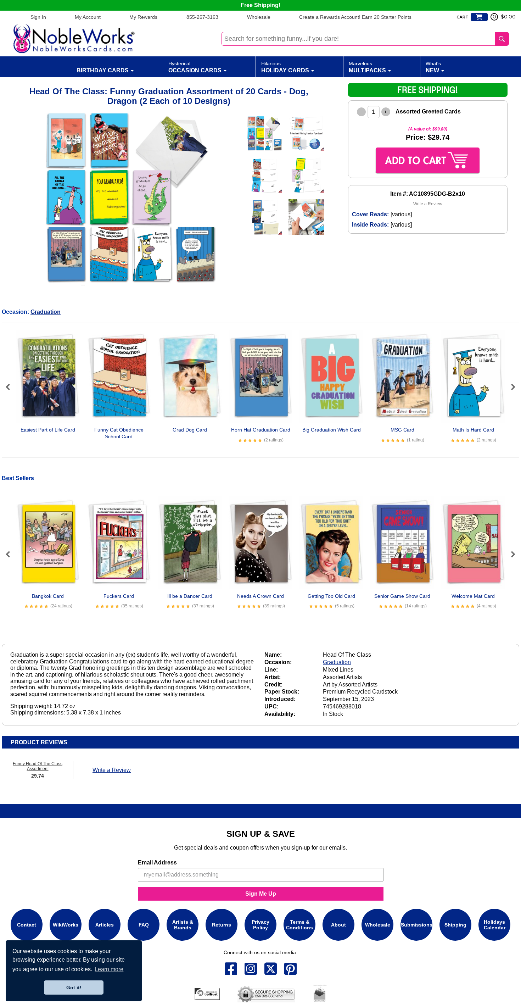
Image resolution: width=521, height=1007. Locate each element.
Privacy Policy (260, 924)
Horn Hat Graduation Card (260, 430)
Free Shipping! (260, 5)
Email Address (157, 862)
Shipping (455, 925)
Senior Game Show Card (402, 596)
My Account (88, 17)
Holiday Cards (285, 67)
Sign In (38, 17)
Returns (221, 925)
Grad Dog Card (190, 430)
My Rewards (143, 17)
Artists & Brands (182, 924)
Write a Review (427, 203)
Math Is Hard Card (473, 430)
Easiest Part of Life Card (48, 430)
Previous (11, 386)
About (338, 925)
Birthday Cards (103, 70)
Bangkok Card (48, 596)
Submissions (416, 925)
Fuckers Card (118, 596)
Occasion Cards (195, 67)
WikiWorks (65, 925)
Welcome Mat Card (473, 596)
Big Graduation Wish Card (331, 430)
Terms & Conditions (299, 924)
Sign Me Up (260, 894)
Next (510, 386)
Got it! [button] (74, 987)
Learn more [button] (109, 969)
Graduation (45, 312)
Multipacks (367, 67)
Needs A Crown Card (260, 596)
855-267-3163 (202, 17)
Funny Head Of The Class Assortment (37, 766)
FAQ (144, 925)
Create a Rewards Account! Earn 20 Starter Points (355, 17)
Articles (104, 925)
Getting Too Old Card (331, 596)
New (433, 67)
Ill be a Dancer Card (189, 596)
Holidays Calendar (494, 924)
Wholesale (258, 17)
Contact (26, 925)
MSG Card (402, 430)
